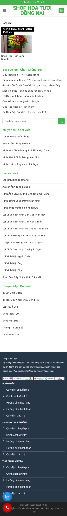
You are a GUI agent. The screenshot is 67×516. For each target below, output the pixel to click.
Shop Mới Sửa (10, 320)
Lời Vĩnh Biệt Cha (12, 270)
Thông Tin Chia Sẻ (12, 327)
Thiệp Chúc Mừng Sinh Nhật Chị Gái (22, 242)
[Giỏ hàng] (61, 10)
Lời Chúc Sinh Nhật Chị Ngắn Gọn (21, 249)
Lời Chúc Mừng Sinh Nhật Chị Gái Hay (23, 235)
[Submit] (61, 121)
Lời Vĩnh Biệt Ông (12, 263)
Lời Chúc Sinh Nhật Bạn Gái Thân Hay (23, 214)
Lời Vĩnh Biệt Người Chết (16, 256)
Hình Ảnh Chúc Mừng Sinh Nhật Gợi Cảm (25, 150)
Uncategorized (11, 334)
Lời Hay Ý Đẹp (10, 306)
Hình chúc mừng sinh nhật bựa (20, 164)
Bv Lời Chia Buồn (12, 292)
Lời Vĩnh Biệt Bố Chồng (15, 136)
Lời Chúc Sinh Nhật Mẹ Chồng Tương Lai (25, 228)
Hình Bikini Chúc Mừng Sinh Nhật (21, 157)
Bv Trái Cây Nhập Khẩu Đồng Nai (20, 299)
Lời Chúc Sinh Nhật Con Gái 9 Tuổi (22, 221)
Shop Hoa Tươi (10, 313)
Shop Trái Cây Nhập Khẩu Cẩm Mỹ (21, 277)
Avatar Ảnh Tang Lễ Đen (16, 143)
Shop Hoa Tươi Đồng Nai (32, 10)
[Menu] (4, 10)
